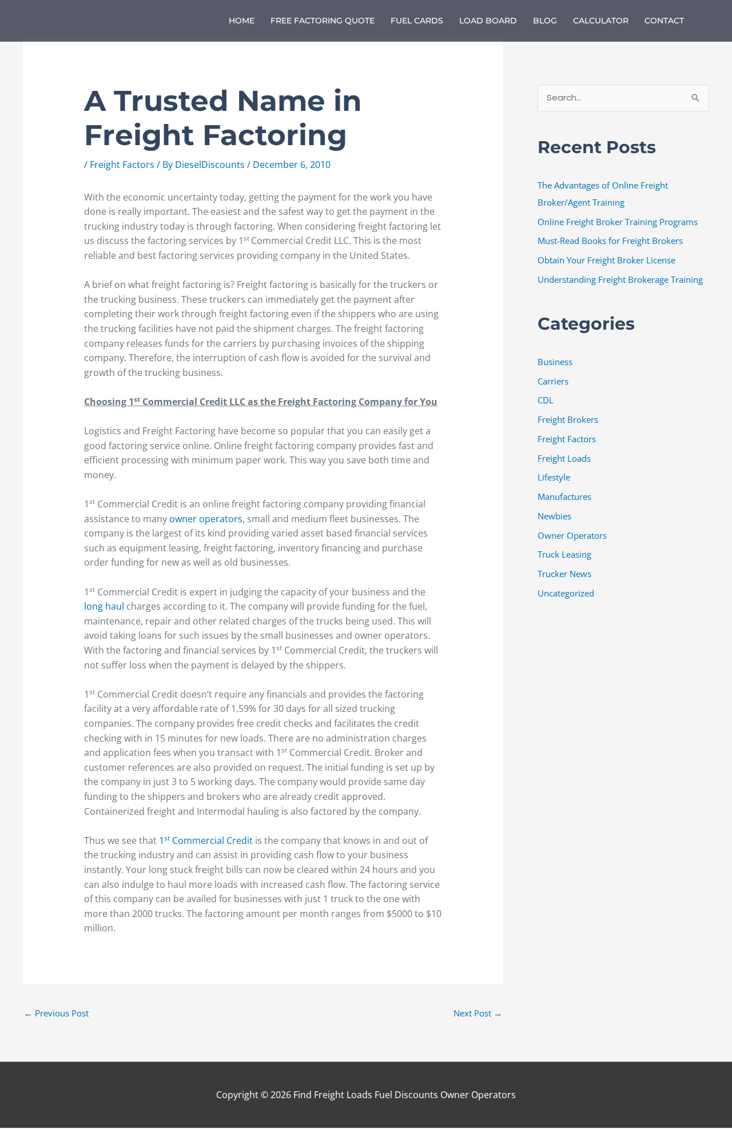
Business (555, 361)
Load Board (488, 20)
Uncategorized (566, 593)
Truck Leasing (564, 554)
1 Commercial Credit (206, 840)
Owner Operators (572, 535)
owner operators (205, 519)
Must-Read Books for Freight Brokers (610, 240)
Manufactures (564, 496)
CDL (546, 400)
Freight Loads (564, 458)
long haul (104, 606)
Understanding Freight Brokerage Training (620, 279)
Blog (545, 20)
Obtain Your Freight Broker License (606, 260)
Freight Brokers (568, 419)
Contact (664, 20)
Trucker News (564, 573)
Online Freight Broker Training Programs (618, 221)
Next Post (477, 1013)
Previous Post (56, 1013)
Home (241, 20)
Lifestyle (554, 477)
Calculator (600, 20)
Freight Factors (122, 164)
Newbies (554, 516)
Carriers (553, 381)
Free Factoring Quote (322, 20)
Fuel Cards (417, 20)
